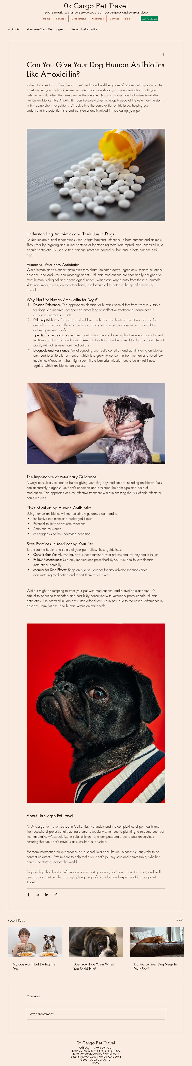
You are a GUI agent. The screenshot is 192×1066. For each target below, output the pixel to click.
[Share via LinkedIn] (47, 894)
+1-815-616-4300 (108, 1050)
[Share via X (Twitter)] (37, 894)
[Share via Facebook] (28, 894)
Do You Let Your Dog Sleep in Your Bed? (155, 966)
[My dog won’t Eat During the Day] (35, 942)
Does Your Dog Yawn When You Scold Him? (94, 966)
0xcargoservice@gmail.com (100, 1053)
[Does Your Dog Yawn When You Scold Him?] (96, 942)
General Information (84, 29)
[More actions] (163, 54)
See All (180, 920)
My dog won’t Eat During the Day (34, 966)
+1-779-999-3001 (101, 1047)
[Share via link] (56, 894)
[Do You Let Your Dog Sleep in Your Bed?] (157, 942)
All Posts (14, 29)
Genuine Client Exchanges (45, 29)
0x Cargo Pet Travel (96, 5)
